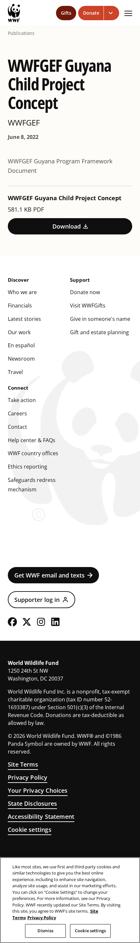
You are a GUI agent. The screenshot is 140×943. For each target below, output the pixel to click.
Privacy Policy (28, 777)
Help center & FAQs (31, 440)
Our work (19, 332)
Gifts (66, 13)
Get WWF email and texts (49, 575)
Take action (22, 400)
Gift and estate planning (99, 332)
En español (21, 345)
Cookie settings (29, 829)
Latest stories (24, 318)
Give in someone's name (100, 318)
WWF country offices (33, 453)
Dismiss (45, 931)
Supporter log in (37, 600)
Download (66, 226)
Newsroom (21, 358)
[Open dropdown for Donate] (111, 13)
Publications (21, 33)
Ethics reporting (27, 466)
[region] (70, 900)
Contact (17, 426)
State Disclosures (32, 803)
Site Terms (23, 764)
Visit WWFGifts (87, 305)
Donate (91, 13)
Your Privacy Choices (38, 790)
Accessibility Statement (41, 816)
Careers (17, 413)
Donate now (85, 292)
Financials (20, 305)
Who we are (22, 292)
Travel (15, 372)
